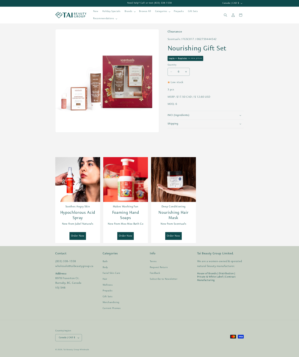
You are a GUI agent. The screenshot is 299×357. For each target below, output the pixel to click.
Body (105, 267)
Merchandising (111, 302)
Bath (105, 261)
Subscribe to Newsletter (163, 279)
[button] (130, 11)
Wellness (108, 285)
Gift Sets (108, 296)
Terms (153, 261)
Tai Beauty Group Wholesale (76, 350)
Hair (105, 279)
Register (182, 58)
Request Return (159, 267)
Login (172, 58)
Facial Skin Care (111, 273)
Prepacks (108, 290)
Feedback (155, 273)
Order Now (77, 236)
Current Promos (112, 308)
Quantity (172, 65)
